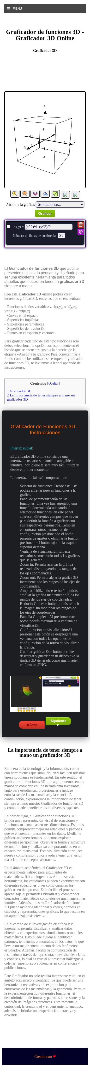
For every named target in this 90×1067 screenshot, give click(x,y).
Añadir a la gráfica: (20, 204)
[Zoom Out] (25, 194)
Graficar (45, 213)
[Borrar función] (81, 225)
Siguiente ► (58, 722)
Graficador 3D (19, 391)
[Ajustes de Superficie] (81, 232)
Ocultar (53, 383)
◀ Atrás (31, 725)
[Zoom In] (14, 194)
